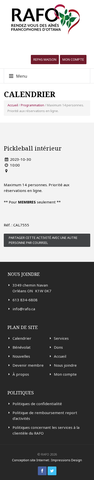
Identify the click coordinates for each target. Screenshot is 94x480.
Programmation (32, 105)
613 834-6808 (25, 299)
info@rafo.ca (24, 308)
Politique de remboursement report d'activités (45, 415)
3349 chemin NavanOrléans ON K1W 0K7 (32, 288)
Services (61, 338)
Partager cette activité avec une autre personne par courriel (43, 240)
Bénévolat (22, 347)
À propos (21, 374)
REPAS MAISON (44, 59)
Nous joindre (65, 365)
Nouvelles (21, 356)
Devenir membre (28, 365)
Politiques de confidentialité (37, 403)
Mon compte (73, 59)
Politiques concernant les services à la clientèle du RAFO (46, 430)
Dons (58, 347)
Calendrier (22, 338)
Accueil (13, 105)
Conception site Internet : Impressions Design (47, 460)
